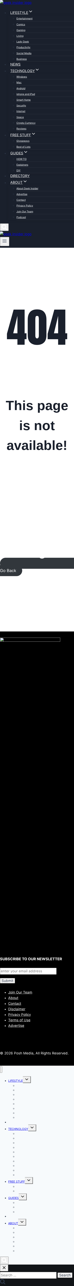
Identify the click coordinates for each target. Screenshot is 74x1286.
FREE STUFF (16, 1181)
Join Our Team (24, 211)
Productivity (23, 47)
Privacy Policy (24, 205)
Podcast (21, 217)
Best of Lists (23, 146)
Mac (19, 82)
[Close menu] (1, 1069)
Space (20, 117)
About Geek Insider (27, 188)
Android (20, 88)
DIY (18, 170)
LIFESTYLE (15, 1080)
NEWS (15, 64)
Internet (20, 111)
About (13, 998)
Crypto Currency (26, 122)
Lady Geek (22, 41)
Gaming (20, 30)
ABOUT (13, 1223)
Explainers (22, 164)
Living (19, 35)
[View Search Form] (4, 227)
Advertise (21, 194)
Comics (20, 24)
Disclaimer (16, 1009)
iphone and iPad (25, 94)
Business (21, 58)
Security (21, 105)
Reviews (21, 128)
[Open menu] (4, 241)
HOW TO (21, 159)
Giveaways (22, 140)
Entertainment (24, 18)
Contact (21, 199)
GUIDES (13, 1198)
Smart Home (23, 99)
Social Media (23, 53)
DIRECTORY (20, 176)
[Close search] (4, 1268)
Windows (21, 76)
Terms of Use (19, 1020)
